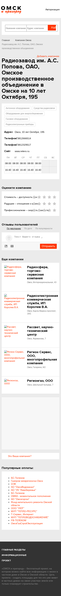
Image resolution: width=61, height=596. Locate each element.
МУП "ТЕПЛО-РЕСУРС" (24, 511)
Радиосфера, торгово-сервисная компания (37, 272)
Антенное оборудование (18, 108)
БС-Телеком (18, 477)
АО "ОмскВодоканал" (23, 487)
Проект (6, 560)
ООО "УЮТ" (17, 508)
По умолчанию (14, 228)
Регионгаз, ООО (40, 381)
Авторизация (52, 9)
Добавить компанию (48, 56)
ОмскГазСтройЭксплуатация (27, 523)
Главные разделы (13, 549)
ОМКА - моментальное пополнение (31, 496)
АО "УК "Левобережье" (23, 490)
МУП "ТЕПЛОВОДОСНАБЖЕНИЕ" (30, 517)
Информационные (14, 555)
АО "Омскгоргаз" (20, 499)
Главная (6, 40)
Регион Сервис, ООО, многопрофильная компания (42, 357)
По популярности (43, 228)
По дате (28, 228)
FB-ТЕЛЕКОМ (18, 520)
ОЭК (13, 484)
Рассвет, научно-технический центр (40, 331)
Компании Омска (23, 40)
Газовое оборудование (17, 119)
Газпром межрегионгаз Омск (27, 481)
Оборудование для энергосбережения (24, 113)
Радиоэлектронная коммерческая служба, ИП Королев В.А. (42, 301)
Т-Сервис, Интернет (22, 514)
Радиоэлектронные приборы (20, 124)
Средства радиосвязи (44, 108)
